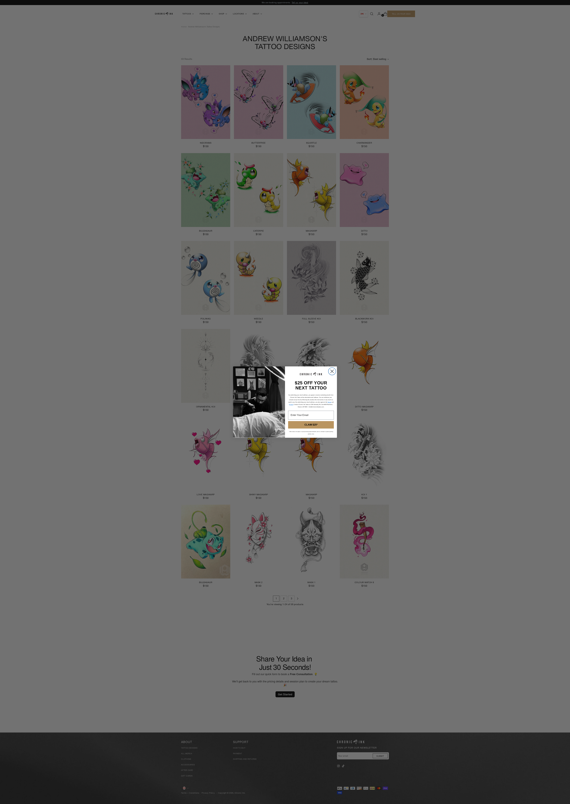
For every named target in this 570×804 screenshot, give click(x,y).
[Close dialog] (332, 371)
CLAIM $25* (311, 424)
